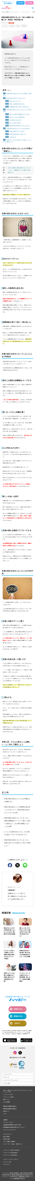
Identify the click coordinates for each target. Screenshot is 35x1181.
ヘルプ (4, 1113)
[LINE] (25, 865)
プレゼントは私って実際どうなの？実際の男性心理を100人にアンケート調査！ (9, 954)
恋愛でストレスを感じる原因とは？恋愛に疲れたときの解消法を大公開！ (9, 977)
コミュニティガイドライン (9, 1129)
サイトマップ (6, 1164)
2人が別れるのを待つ (14, 120)
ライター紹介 (6, 1083)
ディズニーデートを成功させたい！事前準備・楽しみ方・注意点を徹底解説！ (24, 977)
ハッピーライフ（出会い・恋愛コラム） (13, 1144)
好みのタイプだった (13, 101)
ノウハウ (5, 25)
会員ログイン (6, 1111)
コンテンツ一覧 (7, 1161)
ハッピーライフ (25, 12)
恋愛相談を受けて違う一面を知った (18, 106)
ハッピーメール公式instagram (10, 1152)
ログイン (17, 1023)
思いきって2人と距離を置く (15, 117)
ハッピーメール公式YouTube (10, 1155)
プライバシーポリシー (8, 1122)
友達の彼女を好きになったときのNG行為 (17, 128)
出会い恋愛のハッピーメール (10, 12)
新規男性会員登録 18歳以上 (10, 1108)
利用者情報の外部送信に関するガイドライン (14, 1127)
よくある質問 (6, 1102)
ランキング (6, 1077)
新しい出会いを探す (13, 123)
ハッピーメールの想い (8, 1097)
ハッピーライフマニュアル (10, 1080)
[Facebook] (10, 865)
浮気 (18, 25)
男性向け (24, 25)
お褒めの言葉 (6, 1139)
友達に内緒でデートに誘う (15, 131)
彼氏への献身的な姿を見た (15, 104)
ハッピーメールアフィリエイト (10, 1159)
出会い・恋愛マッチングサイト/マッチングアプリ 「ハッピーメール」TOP (17, 1091)
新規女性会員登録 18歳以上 (10, 1106)
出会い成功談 (6, 1136)
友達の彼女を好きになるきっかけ (14, 98)
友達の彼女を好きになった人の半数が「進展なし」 (17, 94)
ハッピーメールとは (8, 1094)
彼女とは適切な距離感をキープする (18, 114)
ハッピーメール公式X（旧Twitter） (11, 1150)
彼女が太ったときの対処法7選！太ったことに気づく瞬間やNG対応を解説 (9, 931)
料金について (6, 1099)
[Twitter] (17, 865)
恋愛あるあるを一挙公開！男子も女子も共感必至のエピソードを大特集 (24, 953)
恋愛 (33, 12)
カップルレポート (7, 1134)
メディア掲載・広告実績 (9, 1141)
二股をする (11, 137)
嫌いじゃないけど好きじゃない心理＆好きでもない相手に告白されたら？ (24, 932)
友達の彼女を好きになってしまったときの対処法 (17, 110)
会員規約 (5, 1119)
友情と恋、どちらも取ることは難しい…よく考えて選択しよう (17, 140)
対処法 (12, 25)
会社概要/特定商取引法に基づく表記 (12, 1124)
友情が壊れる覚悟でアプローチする (18, 125)
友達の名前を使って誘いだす (16, 134)
